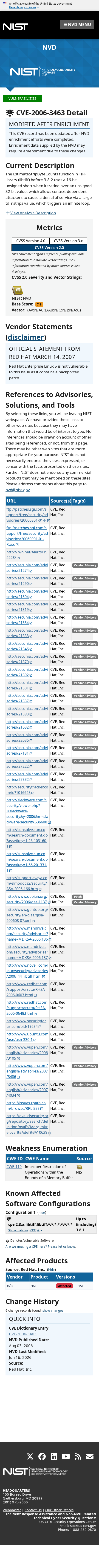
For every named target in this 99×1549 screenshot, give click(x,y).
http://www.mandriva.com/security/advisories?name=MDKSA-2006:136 (27, 934)
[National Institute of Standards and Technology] (35, 1473)
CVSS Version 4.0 (30, 240)
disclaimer (26, 337)
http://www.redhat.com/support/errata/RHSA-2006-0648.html (26, 1008)
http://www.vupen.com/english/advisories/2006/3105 (27, 1053)
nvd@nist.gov (18, 489)
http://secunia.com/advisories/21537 (27, 698)
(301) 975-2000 (15, 1502)
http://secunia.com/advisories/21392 (27, 672)
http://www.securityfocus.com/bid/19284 (26, 1023)
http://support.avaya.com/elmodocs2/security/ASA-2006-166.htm (26, 883)
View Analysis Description (33, 212)
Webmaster (12, 1510)
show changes (52, 1310)
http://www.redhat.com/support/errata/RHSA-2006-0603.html (26, 989)
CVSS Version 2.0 (49, 247)
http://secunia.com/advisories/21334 (27, 620)
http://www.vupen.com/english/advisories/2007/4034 (27, 1090)
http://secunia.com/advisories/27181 (27, 750)
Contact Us (33, 1510)
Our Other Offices (59, 1510)
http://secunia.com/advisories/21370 (27, 659)
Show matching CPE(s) (24, 1230)
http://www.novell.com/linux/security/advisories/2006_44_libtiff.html (27, 971)
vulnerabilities (22, 98)
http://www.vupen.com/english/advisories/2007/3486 (27, 1071)
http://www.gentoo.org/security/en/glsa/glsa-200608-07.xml (27, 915)
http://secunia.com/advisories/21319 (27, 607)
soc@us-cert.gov (83, 1525)
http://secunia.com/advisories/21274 (27, 567)
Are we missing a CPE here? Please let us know (40, 1246)
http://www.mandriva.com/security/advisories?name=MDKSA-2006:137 (27, 952)
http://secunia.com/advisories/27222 (27, 763)
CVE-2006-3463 (23, 1334)
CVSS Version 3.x (68, 240)
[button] (77, 24)
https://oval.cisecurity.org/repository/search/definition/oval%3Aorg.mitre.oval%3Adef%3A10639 (27, 1124)
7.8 (39, 304)
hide (42, 1213)
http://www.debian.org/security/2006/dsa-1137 (27, 899)
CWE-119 (14, 1166)
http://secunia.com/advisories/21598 (27, 711)
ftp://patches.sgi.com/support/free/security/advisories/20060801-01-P (27, 515)
